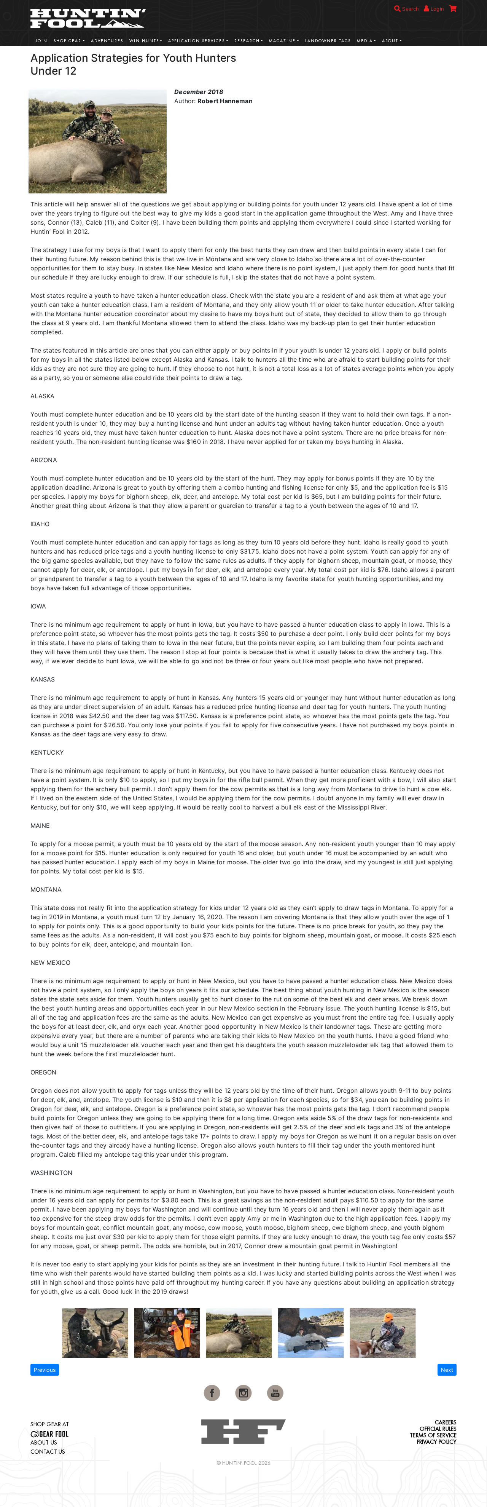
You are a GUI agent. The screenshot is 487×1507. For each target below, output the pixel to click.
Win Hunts (144, 40)
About (390, 40)
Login (436, 9)
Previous (45, 1370)
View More (434, 57)
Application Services (196, 40)
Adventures (107, 40)
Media (365, 40)
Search (410, 9)
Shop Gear (67, 40)
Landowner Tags (328, 40)
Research (247, 40)
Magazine (282, 40)
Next (447, 1370)
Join (41, 40)
